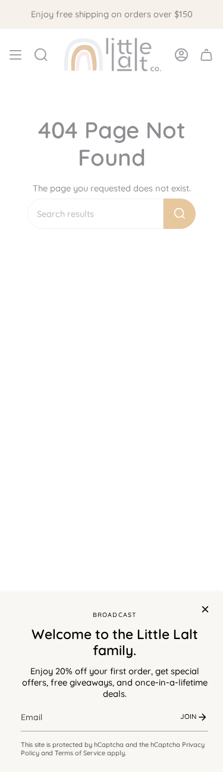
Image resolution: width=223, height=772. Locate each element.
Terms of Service (80, 753)
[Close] (205, 609)
